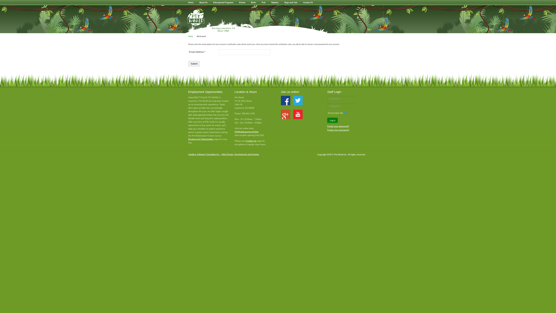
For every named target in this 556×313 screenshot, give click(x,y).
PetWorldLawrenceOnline (247, 132)
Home (190, 36)
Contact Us (251, 141)
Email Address (197, 52)
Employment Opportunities (200, 139)
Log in (332, 120)
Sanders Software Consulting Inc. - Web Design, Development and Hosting (223, 154)
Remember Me (335, 113)
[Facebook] (285, 104)
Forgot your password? (338, 126)
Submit (194, 63)
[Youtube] (298, 118)
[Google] (285, 118)
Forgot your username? (338, 130)
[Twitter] (298, 104)
